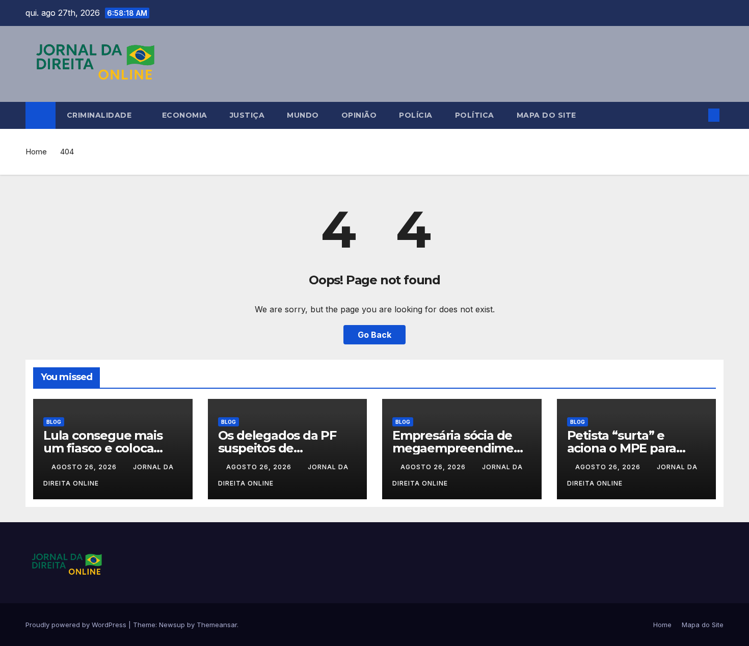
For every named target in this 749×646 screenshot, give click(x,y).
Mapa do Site (546, 115)
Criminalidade (100, 115)
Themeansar (217, 625)
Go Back (374, 335)
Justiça (247, 115)
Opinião (359, 115)
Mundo (303, 115)
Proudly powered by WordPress (76, 625)
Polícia (416, 115)
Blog (53, 422)
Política (474, 115)
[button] (697, 115)
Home (36, 151)
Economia (184, 115)
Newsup (172, 625)
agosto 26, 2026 (85, 467)
